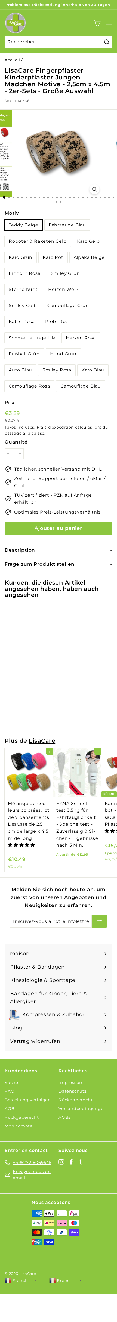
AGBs (64, 1117)
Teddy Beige (23, 224)
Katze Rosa (22, 321)
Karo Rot (53, 257)
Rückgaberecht (22, 1117)
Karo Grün (20, 257)
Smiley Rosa (56, 370)
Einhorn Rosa (25, 273)
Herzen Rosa (81, 337)
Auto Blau (20, 370)
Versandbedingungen (82, 1108)
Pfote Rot (56, 321)
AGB (9, 1108)
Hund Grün (63, 353)
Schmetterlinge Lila (32, 337)
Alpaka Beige (89, 257)
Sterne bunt (23, 289)
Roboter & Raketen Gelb (38, 241)
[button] (22, 844)
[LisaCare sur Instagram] (61, 1161)
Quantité (16, 442)
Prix (10, 402)
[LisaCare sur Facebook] (71, 1161)
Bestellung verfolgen (28, 1099)
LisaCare (42, 740)
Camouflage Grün (68, 305)
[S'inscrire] (99, 921)
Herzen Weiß (63, 289)
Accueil (12, 60)
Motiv (12, 213)
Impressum (71, 1082)
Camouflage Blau (80, 386)
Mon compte (19, 1126)
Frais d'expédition (55, 427)
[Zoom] (95, 189)
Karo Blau (93, 370)
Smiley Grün (65, 273)
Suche (11, 1082)
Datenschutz (73, 1091)
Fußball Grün (24, 353)
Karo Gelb (88, 241)
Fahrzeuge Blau (67, 224)
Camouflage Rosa (29, 386)
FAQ (9, 1091)
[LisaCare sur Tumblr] (81, 1161)
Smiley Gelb (23, 305)
